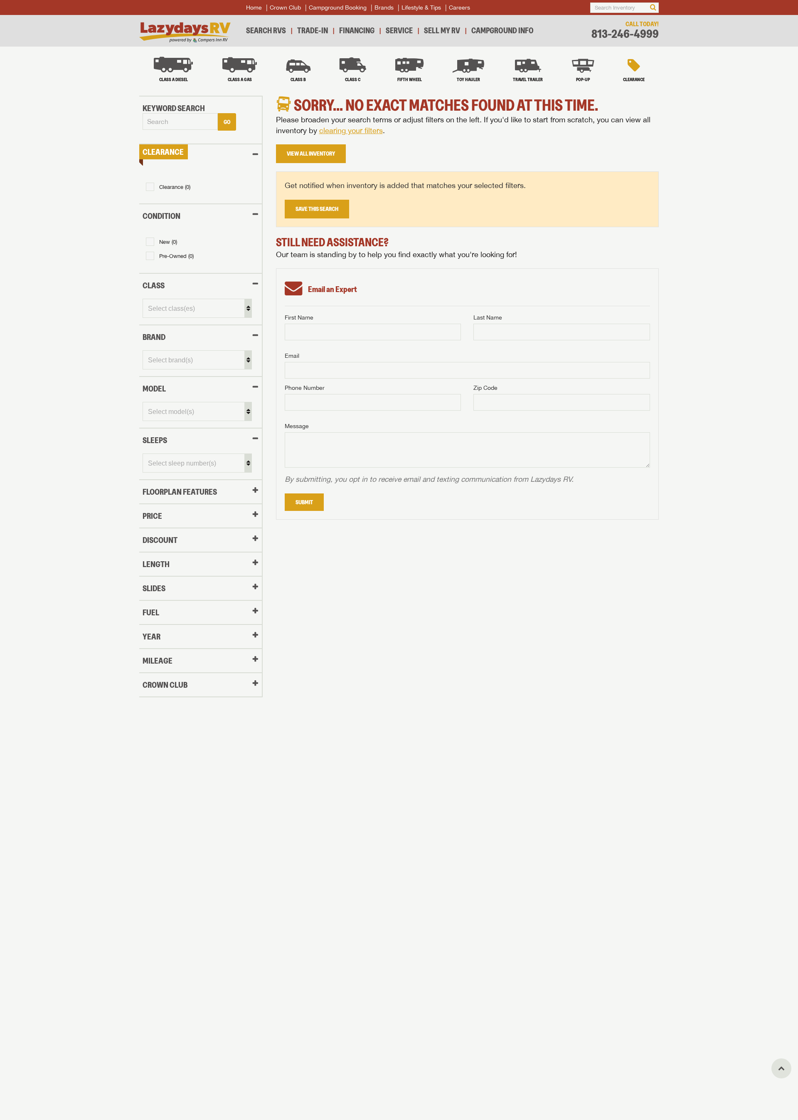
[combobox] (180, 122)
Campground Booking (338, 7)
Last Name (487, 317)
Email (292, 356)
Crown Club (285, 7)
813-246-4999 (625, 33)
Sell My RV (442, 30)
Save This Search (317, 209)
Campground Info (502, 30)
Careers (459, 7)
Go (227, 122)
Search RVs (266, 30)
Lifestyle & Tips (421, 7)
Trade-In (312, 30)
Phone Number (305, 388)
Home (254, 7)
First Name (299, 317)
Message (297, 426)
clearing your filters (351, 130)
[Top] (781, 1068)
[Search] (653, 7)
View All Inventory (311, 153)
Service (399, 30)
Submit (304, 502)
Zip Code (485, 388)
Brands (384, 7)
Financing (356, 30)
